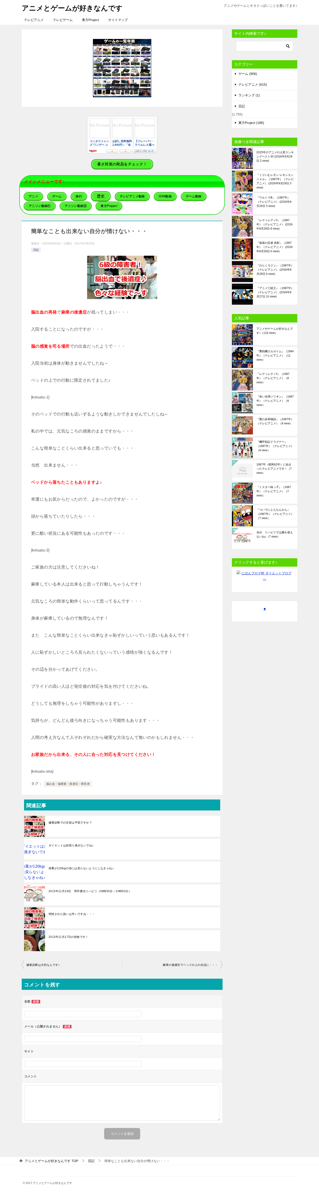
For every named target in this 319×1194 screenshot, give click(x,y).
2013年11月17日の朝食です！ (69, 937)
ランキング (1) (249, 95)
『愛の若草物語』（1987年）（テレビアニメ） (275, 421)
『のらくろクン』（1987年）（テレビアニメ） (275, 270)
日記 (36, 249)
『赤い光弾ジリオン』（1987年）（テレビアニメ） (275, 401)
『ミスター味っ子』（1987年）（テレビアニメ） (273, 491)
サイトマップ (118, 20)
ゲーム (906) (247, 74)
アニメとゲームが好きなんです (72, 8)
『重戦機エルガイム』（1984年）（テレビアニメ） (275, 355)
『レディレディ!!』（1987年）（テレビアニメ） (274, 224)
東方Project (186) (251, 123)
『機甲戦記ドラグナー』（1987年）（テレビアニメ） (275, 446)
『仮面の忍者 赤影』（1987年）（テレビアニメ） (274, 247)
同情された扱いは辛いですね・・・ (72, 914)
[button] (122, 68)
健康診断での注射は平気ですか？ (70, 822)
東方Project (90, 20)
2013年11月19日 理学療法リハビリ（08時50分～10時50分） (90, 891)
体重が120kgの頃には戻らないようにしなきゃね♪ (81, 868)
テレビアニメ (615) (252, 84)
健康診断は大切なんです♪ (43, 965)
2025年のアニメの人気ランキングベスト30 (275, 156)
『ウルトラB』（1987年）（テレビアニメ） (273, 202)
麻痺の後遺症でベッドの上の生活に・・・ (190, 965)
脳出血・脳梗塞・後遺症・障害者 (68, 784)
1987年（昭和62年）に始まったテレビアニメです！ (274, 469)
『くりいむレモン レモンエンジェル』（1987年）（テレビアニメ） (275, 181)
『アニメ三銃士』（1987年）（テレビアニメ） (275, 292)
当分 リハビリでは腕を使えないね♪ (274, 534)
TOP (51, 1161)
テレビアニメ (34, 20)
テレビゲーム (63, 20)
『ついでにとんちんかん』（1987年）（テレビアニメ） (275, 514)
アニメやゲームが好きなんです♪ (274, 331)
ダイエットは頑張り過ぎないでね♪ (71, 845)
